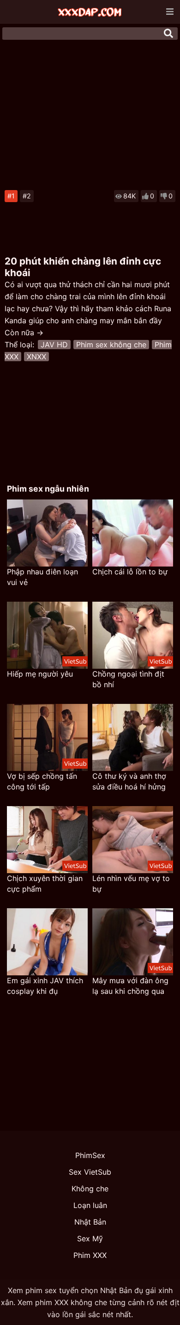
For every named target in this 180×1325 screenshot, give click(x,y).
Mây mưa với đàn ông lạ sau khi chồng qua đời (130, 986)
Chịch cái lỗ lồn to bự (130, 571)
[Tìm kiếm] (168, 33)
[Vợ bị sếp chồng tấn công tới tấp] (47, 737)
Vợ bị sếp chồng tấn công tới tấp (42, 781)
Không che (90, 1188)
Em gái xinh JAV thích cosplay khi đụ (45, 986)
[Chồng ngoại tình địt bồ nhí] (132, 635)
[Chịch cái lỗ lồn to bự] (132, 533)
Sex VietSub (90, 1172)
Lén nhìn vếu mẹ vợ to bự (131, 884)
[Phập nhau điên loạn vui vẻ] (47, 533)
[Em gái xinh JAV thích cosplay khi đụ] (47, 941)
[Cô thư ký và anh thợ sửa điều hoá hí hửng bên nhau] (132, 737)
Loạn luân (90, 1205)
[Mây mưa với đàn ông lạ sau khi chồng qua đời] (132, 941)
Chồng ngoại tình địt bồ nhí (128, 679)
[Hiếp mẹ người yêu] (47, 635)
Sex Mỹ (90, 1238)
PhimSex (90, 1155)
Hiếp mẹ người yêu (40, 673)
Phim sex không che (111, 344)
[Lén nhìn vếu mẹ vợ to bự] (132, 839)
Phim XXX (90, 1255)
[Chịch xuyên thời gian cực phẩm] (47, 839)
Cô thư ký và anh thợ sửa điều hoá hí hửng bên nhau (129, 781)
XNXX (36, 356)
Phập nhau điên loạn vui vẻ (42, 577)
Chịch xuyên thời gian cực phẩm (45, 884)
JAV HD (54, 344)
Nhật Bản (90, 1221)
